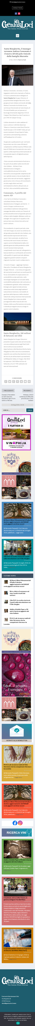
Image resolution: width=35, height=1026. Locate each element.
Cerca (30, 410)
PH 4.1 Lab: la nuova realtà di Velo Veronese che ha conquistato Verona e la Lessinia (17, 767)
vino (29, 103)
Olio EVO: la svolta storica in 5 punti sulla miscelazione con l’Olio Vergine (17, 557)
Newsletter (16, 8)
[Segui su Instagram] (19, 13)
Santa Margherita (9, 98)
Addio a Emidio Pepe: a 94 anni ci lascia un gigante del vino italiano (19, 611)
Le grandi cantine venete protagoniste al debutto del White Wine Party (17, 949)
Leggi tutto (19, 532)
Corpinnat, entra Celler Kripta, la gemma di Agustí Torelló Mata (15, 899)
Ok (18, 1023)
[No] (32, 1019)
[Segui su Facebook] (16, 13)
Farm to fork (22, 60)
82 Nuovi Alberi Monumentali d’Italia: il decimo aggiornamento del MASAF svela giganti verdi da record (17, 522)
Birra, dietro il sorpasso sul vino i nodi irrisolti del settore (19, 593)
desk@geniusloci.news (18, 2)
